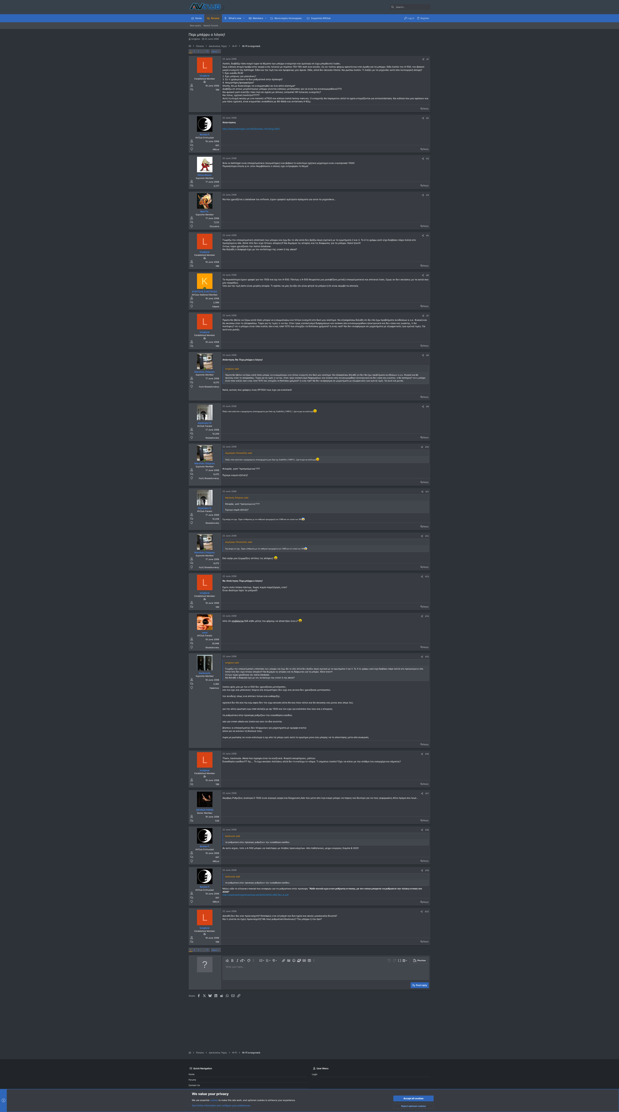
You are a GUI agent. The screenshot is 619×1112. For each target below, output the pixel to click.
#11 (427, 491)
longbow (195, 39)
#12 (427, 536)
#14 (427, 616)
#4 (427, 195)
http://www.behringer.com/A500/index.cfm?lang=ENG (251, 128)
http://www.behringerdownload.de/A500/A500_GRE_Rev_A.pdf (255, 894)
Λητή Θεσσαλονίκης (209, 386)
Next (214, 51)
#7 (427, 315)
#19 (427, 870)
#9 (427, 406)
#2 (427, 118)
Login (314, 1074)
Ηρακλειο (214, 688)
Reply (426, 108)
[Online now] (204, 288)
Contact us (194, 1085)
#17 (427, 793)
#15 (427, 656)
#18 (427, 830)
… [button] (203, 51)
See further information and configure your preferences (221, 1105)
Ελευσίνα (214, 226)
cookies (214, 1100)
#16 (427, 754)
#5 (427, 235)
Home (192, 1074)
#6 (427, 275)
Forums (192, 1079)
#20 (427, 911)
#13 (427, 576)
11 (207, 51)
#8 (427, 355)
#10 (427, 447)
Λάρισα (215, 306)
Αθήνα (216, 149)
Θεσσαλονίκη (212, 437)
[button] (244, 18)
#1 (428, 59)
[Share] (423, 59)
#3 (427, 158)
